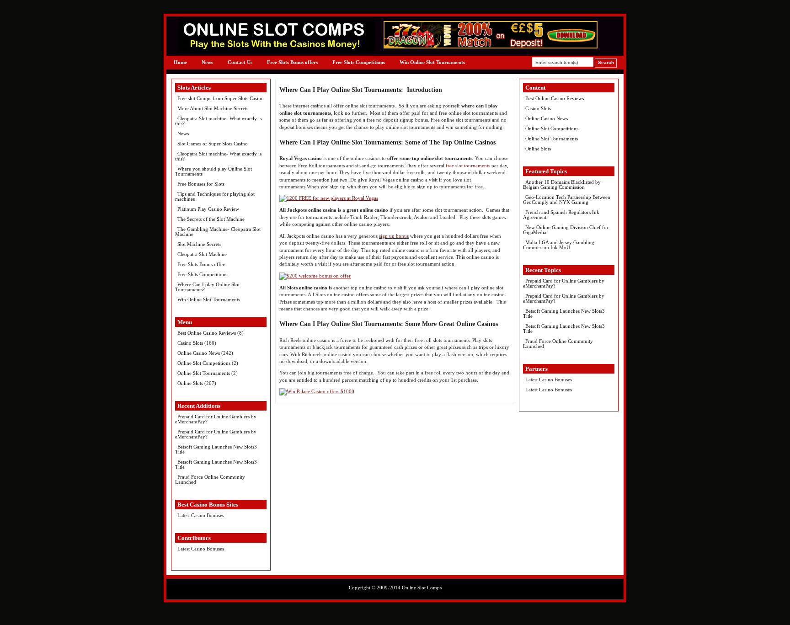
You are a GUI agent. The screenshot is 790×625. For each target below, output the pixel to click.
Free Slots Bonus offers (292, 62)
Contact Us (240, 62)
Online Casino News (198, 353)
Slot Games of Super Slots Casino (212, 143)
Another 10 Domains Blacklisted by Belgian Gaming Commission (562, 184)
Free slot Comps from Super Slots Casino (220, 98)
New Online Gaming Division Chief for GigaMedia (566, 229)
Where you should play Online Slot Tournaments (213, 171)
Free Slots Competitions (358, 62)
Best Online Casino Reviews (206, 333)
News (207, 62)
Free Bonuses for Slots (200, 184)
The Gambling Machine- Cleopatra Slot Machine (218, 231)
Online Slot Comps (422, 587)
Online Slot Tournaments (203, 373)
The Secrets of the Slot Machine (211, 219)
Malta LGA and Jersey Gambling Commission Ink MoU (558, 245)
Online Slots (190, 383)
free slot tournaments (468, 165)
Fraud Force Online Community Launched (210, 479)
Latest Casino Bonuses (200, 515)
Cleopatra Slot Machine (202, 254)
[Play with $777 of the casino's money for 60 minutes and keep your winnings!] (491, 46)
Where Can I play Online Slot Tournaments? (207, 287)
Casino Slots (190, 343)
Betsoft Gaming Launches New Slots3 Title (216, 449)
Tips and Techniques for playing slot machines (215, 196)
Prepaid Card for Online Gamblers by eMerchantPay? (215, 419)
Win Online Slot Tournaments (432, 62)
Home (180, 62)
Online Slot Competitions (203, 363)
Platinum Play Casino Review (208, 209)
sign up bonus (394, 236)
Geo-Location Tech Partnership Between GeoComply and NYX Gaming (566, 199)
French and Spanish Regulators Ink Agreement (561, 214)
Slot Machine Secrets (199, 244)
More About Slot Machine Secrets (212, 108)
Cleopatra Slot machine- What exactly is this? (218, 121)
